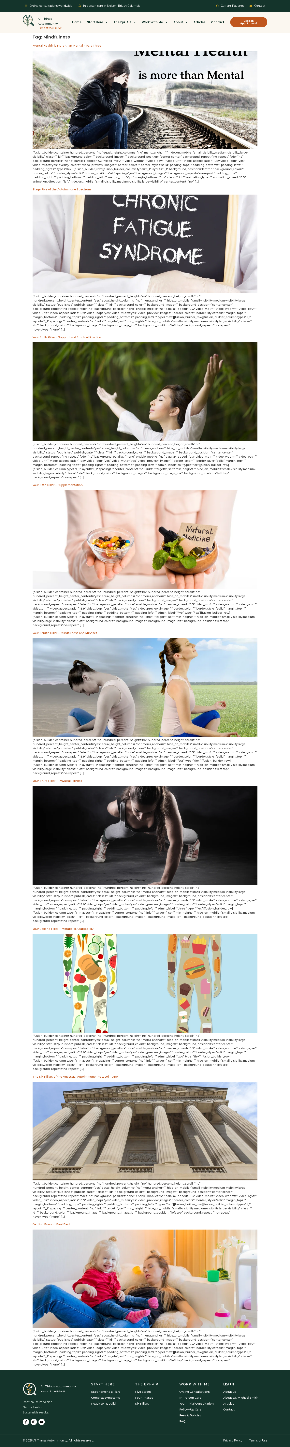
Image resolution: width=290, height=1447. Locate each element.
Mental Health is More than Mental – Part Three (67, 45)
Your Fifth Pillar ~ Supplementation (58, 485)
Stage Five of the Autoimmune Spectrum (62, 189)
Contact (217, 22)
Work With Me (152, 22)
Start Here (95, 22)
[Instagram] (34, 1422)
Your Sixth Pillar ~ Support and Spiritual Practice (67, 337)
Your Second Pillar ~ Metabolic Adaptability (63, 929)
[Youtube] (41, 1422)
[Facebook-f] (26, 1422)
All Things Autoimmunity (58, 1386)
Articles (200, 22)
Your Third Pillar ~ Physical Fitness (57, 781)
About (178, 22)
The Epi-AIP (122, 22)
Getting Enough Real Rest (51, 1224)
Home (76, 22)
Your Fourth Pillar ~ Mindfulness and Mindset (65, 633)
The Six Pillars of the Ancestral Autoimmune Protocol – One (75, 1076)
